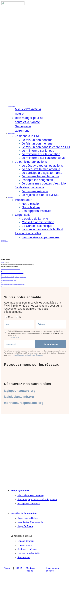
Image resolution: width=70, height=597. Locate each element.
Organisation (23, 214)
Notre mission (31, 203)
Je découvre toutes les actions (42, 165)
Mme (10, 317)
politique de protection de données (29, 355)
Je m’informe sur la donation (41, 154)
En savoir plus (13, 337)
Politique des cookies (52, 569)
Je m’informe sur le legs (38, 150)
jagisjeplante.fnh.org (19, 396)
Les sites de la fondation (24, 513)
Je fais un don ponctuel (37, 140)
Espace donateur (4, 241)
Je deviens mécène (35, 191)
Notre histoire (31, 207)
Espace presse (25, 545)
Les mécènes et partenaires (40, 237)
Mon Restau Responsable (30, 522)
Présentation (23, 199)
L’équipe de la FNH (35, 218)
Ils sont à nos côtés (28, 233)
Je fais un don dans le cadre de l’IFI (46, 147)
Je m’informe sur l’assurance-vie (44, 157)
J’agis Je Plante (25, 526)
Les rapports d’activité (36, 211)
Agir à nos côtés (11, 133)
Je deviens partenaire (29, 187)
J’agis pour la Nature (28, 518)
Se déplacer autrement (29, 503)
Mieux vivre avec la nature (30, 495)
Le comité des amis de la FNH (42, 229)
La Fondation (10, 197)
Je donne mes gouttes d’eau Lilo (44, 183)
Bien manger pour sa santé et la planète (37, 499)
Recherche (3, 240)
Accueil (2, 262)
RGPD (19, 568)
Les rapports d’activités (29, 553)
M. (20, 317)
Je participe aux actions (31, 161)
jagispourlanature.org (19, 390)
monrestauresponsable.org (23, 403)
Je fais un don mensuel (37, 143)
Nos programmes (20, 490)
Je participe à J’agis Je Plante (42, 172)
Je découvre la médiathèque (41, 169)
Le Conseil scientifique (37, 226)
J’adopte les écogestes (37, 180)
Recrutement (24, 557)
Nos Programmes (11, 106)
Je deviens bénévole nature (40, 176)
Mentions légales (30, 569)
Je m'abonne (50, 344)
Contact (8, 568)
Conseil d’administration (38, 222)
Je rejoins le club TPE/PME (40, 195)
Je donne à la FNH (27, 136)
